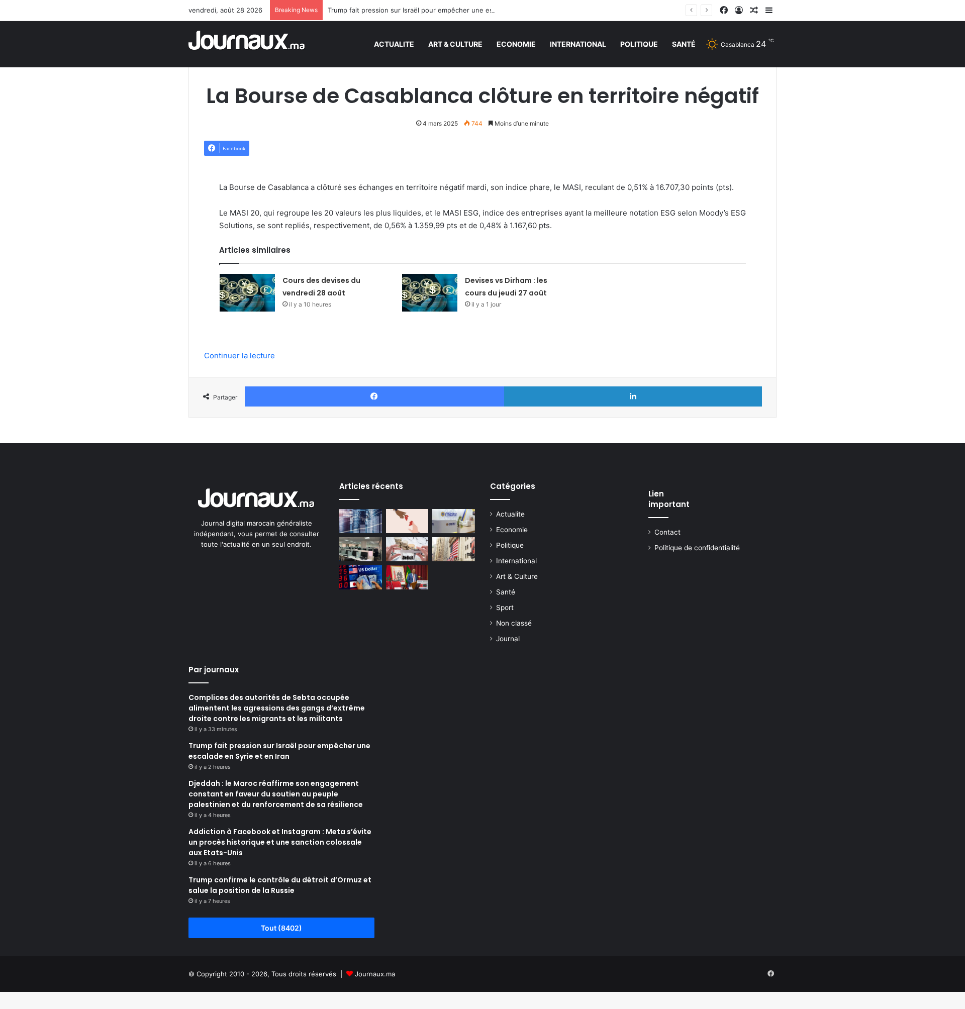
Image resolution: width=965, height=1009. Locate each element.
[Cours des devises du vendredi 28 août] (247, 293)
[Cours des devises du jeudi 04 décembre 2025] (360, 577)
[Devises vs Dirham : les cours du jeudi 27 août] (429, 293)
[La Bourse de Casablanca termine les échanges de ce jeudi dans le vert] (360, 521)
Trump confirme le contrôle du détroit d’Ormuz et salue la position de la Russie (279, 885)
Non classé (514, 623)
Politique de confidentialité (697, 548)
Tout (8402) (281, 928)
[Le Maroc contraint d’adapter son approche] (360, 549)
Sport (505, 607)
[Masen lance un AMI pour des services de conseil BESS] (453, 521)
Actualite (394, 44)
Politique (639, 44)
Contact (667, 532)
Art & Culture (455, 44)
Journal (508, 639)
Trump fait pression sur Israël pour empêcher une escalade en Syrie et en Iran (450, 10)
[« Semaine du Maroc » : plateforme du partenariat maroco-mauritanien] (407, 577)
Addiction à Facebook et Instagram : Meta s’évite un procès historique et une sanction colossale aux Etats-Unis (279, 842)
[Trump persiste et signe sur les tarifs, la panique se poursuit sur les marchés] (453, 549)
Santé (684, 44)
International (578, 44)
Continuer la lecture (239, 355)
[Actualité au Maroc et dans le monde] (247, 44)
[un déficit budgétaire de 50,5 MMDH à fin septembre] (407, 549)
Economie (516, 44)
